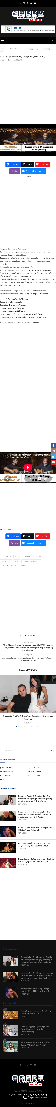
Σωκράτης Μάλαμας (9, 565)
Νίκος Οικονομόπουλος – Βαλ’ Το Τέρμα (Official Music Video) (35, 1043)
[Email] (35, 3)
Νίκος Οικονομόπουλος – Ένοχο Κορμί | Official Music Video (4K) (35, 829)
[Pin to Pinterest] (31, 635)
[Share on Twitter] (28, 635)
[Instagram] (27, 3)
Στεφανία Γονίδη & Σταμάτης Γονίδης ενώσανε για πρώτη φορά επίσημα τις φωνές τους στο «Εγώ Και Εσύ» (35, 798)
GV (9, 60)
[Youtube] (31, 3)
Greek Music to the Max (31, 557)
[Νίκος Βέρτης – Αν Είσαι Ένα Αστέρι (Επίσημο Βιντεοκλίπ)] (10, 1015)
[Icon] (10, 977)
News (17, 561)
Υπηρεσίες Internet (15, 1094)
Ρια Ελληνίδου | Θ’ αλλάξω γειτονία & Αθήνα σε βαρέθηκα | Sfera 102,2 (34, 844)
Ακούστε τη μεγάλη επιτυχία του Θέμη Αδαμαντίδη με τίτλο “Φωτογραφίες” (35, 1029)
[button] (2, 701)
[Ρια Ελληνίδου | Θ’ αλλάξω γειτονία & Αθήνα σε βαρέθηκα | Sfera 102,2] (8, 847)
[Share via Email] (34, 635)
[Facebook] (20, 3)
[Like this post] (23, 635)
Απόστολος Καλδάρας (31, 561)
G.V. (16, 557)
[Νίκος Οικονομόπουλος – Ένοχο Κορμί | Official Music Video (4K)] (8, 831)
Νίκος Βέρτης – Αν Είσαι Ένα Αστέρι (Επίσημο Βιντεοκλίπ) (36, 1012)
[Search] (53, 40)
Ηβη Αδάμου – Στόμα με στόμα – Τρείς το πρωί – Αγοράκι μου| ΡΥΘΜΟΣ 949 (36, 860)
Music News (15, 49)
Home (2, 49)
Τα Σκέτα (24, 565)
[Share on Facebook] (25, 635)
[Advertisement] (28, 93)
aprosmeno (6, 557)
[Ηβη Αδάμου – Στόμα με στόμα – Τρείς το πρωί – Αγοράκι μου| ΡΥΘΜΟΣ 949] (8, 863)
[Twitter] (24, 3)
